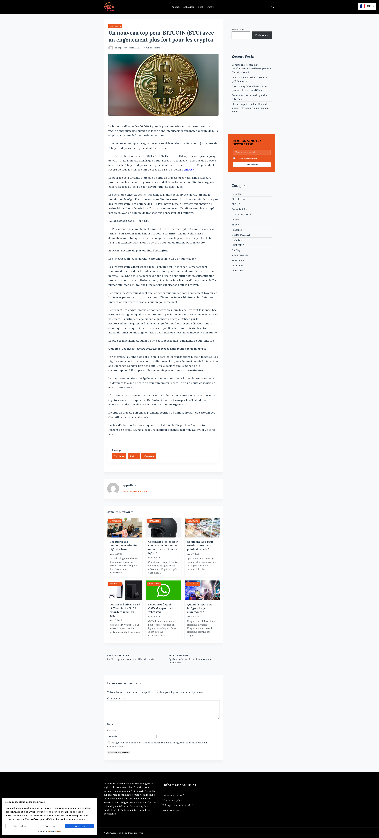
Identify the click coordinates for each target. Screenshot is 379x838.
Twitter (134, 456)
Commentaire (116, 698)
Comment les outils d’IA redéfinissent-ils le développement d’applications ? (251, 68)
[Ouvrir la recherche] (272, 7)
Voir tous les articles (135, 491)
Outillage (237, 250)
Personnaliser (20, 826)
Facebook (119, 456)
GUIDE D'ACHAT (241, 234)
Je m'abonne (251, 164)
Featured (237, 229)
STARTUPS (238, 260)
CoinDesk (188, 169)
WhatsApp (149, 456)
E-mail (111, 730)
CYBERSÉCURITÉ (241, 214)
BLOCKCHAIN (240, 199)
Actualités (188, 6)
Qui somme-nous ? (173, 795)
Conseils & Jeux (240, 209)
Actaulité (115, 26)
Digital (235, 219)
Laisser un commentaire (118, 753)
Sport (210, 6)
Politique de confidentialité (177, 805)
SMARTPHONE (240, 255)
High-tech (237, 239)
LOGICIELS (238, 245)
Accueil (176, 6)
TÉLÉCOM (237, 265)
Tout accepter (79, 826)
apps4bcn (122, 47)
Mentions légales (172, 800)
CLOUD (236, 204)
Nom (111, 724)
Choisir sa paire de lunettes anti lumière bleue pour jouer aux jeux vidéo (250, 108)
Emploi (235, 224)
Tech (200, 6)
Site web (112, 736)
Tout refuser (50, 826)
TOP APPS (237, 270)
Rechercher (238, 29)
